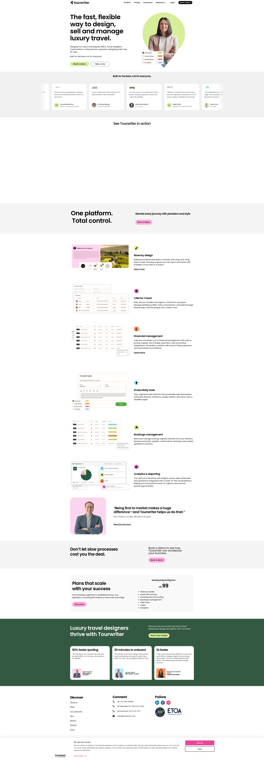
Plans (72, 707)
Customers (147, 3)
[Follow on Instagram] (168, 703)
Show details (78, 756)
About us (73, 702)
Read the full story (122, 524)
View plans (79, 604)
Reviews (73, 725)
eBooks (73, 720)
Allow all (200, 743)
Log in (172, 3)
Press (72, 730)
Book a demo (185, 2)
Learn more (139, 269)
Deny (200, 749)
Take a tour (100, 64)
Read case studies (159, 635)
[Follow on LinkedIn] (157, 703)
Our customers (76, 711)
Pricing (137, 3)
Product (127, 3)
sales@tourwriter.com (126, 716)
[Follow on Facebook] (163, 703)
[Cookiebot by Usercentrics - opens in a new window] (60, 756)
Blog (72, 716)
